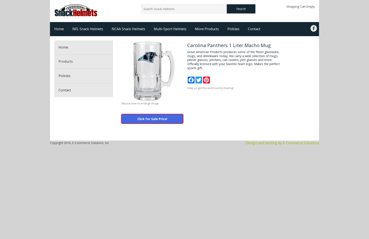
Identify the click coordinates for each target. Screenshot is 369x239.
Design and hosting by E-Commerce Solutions (282, 143)
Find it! (241, 9)
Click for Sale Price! (152, 119)
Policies (233, 29)
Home (59, 29)
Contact (254, 29)
